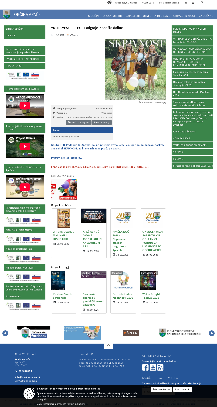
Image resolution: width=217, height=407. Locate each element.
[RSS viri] (160, 367)
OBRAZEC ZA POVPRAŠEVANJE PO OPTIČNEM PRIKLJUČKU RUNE (192, 50)
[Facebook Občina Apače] (34, 333)
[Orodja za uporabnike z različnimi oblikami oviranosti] (109, 2)
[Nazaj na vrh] (108, 346)
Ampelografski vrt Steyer (19, 267)
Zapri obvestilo (182, 389)
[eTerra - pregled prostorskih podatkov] (130, 333)
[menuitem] (94, 14)
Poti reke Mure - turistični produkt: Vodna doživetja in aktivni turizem (24, 288)
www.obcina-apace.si (26, 380)
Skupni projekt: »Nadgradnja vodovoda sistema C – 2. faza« (189, 103)
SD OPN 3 (178, 158)
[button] (202, 2)
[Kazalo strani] (186, 2)
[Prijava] (193, 2)
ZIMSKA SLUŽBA (14, 28)
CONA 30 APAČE (181, 138)
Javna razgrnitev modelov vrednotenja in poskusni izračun (23, 50)
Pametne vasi (13, 296)
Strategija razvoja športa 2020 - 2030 (193, 165)
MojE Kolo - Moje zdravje (19, 229)
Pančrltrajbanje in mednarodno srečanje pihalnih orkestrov (23, 209)
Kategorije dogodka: (67, 108)
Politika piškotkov (75, 403)
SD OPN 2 (178, 152)
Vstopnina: (62, 113)
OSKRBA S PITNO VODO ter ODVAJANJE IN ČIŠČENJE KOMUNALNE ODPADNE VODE (189, 62)
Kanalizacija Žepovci (184, 131)
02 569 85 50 (148, 2)
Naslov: (60, 117)
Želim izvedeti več (161, 389)
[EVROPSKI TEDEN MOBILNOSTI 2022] (82, 333)
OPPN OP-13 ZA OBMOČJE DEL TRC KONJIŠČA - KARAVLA (192, 40)
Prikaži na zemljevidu (80, 122)
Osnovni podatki (26, 354)
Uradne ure (86, 354)
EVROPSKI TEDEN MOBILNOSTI (23, 59)
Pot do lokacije (103, 122)
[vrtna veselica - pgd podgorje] (64, 189)
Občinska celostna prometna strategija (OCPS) (189, 83)
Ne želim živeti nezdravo (19, 248)
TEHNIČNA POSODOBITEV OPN (190, 145)
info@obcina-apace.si (169, 2)
